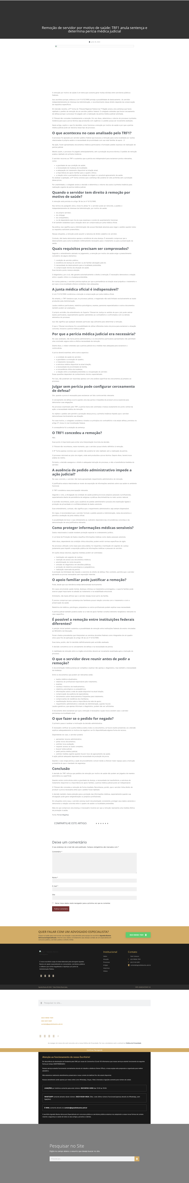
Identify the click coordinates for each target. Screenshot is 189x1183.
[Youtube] (53, 976)
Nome (55, 877)
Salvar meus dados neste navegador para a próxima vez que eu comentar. (82, 903)
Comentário (57, 851)
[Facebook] (41, 976)
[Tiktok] (58, 1036)
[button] (96, 823)
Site (53, 894)
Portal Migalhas (63, 815)
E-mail (55, 886)
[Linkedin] (49, 976)
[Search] (136, 1158)
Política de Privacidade (133, 1043)
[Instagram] (45, 976)
